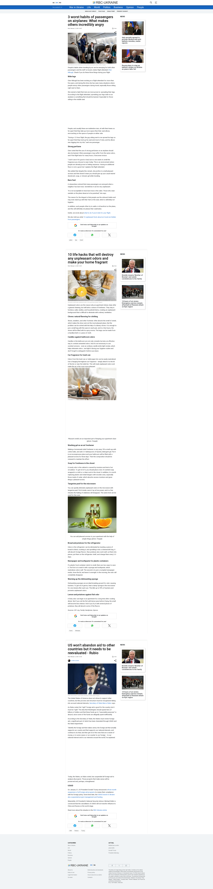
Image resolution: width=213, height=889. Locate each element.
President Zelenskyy (122, 11)
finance (76, 830)
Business (118, 7)
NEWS (122, 17)
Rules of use (71, 872)
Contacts (90, 877)
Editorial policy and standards (95, 870)
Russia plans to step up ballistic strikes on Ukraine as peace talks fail (132, 67)
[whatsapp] (126, 865)
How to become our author (95, 875)
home (70, 630)
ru (60, 2)
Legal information (72, 875)
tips (76, 240)
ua (53, 2)
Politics (106, 7)
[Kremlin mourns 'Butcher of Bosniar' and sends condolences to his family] (133, 266)
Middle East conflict (90, 11)
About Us (70, 870)
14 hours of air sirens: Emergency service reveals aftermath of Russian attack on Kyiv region (132, 304)
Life (89, 7)
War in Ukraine (76, 7)
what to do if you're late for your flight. (97, 213)
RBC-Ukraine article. (100, 810)
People (140, 7)
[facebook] (112, 865)
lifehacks (77, 630)
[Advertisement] (92, 114)
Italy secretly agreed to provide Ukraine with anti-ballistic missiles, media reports (131, 40)
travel (81, 240)
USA (70, 830)
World (97, 7)
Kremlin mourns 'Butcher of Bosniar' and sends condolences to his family (132, 277)
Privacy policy (91, 872)
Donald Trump (111, 11)
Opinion (130, 7)
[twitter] (119, 865)
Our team (70, 877)
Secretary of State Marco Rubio (100, 703)
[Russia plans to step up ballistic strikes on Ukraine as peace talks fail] (133, 56)
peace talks (101, 11)
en (57, 2)
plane (70, 240)
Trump (83, 830)
